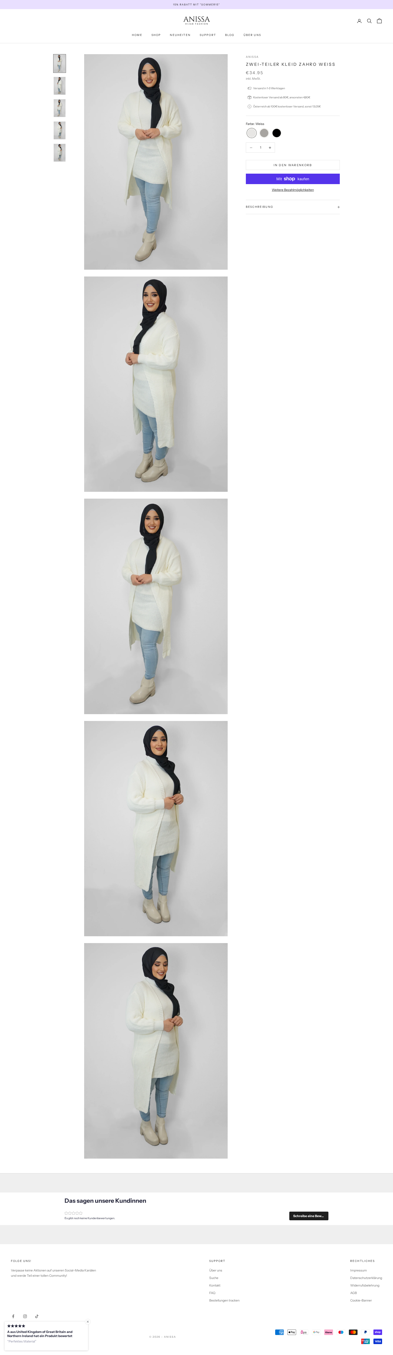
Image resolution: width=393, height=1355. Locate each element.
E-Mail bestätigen (226, 688)
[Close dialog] (279, 626)
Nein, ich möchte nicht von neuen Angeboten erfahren (226, 712)
